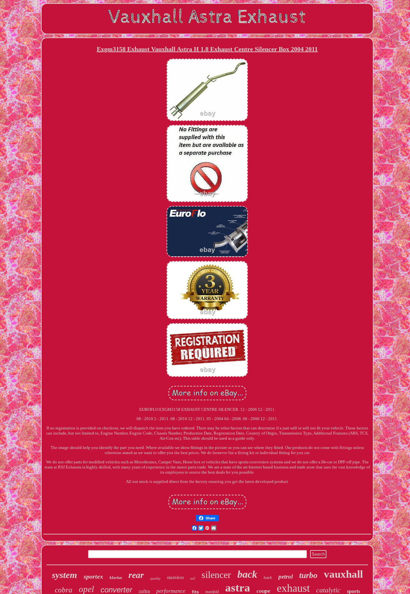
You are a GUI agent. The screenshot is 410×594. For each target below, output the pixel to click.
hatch (268, 577)
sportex (93, 576)
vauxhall (343, 574)
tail (192, 578)
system (64, 575)
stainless (175, 577)
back (247, 574)
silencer (216, 574)
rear (136, 575)
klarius (116, 577)
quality (155, 578)
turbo (308, 575)
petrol (285, 576)
